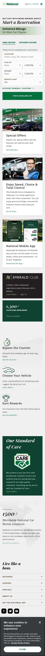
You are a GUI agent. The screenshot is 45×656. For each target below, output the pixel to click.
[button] (32, 4)
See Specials (11, 150)
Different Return (28, 42)
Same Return (8, 42)
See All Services (9, 359)
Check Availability (22, 96)
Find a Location (13, 316)
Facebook (3, 611)
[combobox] (22, 56)
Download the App (14, 263)
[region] (22, 636)
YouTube (16, 611)
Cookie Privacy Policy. (20, 643)
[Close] (39, 622)
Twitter (10, 611)
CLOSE (22, 649)
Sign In (23, 294)
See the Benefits (9, 415)
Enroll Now (11, 211)
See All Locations (10, 543)
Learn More (11, 294)
